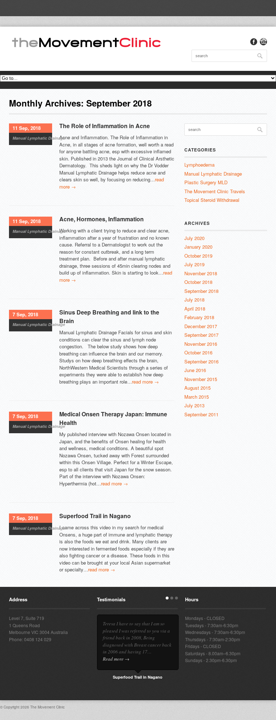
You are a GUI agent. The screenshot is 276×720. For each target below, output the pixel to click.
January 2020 (198, 246)
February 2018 (199, 317)
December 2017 (200, 326)
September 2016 (201, 361)
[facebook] (253, 41)
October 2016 (198, 352)
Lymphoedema (199, 164)
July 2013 (194, 405)
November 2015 (200, 379)
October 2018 (198, 282)
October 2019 (198, 255)
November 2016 (200, 343)
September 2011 (201, 414)
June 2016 (195, 370)
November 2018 (200, 273)
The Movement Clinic (47, 707)
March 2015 (196, 396)
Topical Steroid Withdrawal (211, 199)
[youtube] (263, 41)
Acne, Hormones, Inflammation (101, 219)
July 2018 (194, 299)
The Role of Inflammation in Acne (104, 126)
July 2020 (194, 238)
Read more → (116, 659)
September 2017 (201, 334)
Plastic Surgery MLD (205, 182)
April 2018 (194, 308)
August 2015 (197, 387)
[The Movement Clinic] (86, 42)
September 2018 (201, 290)
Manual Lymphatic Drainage (39, 138)
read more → (145, 381)
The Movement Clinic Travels (214, 191)
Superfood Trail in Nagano (95, 516)
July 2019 (194, 264)
